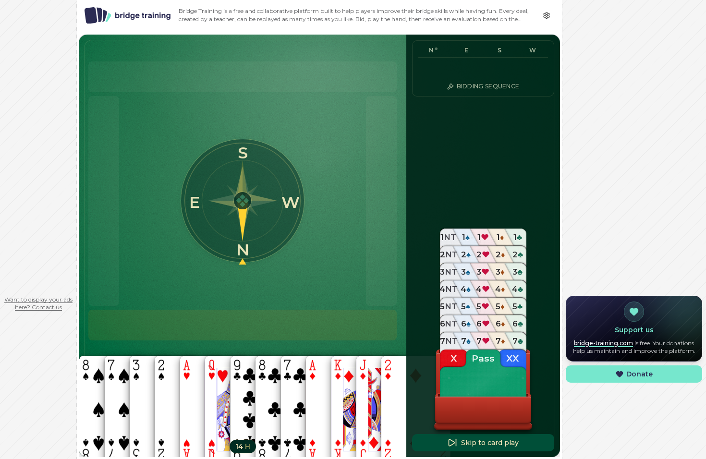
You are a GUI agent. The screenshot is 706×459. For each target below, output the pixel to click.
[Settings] (546, 15)
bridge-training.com (603, 343)
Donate (639, 374)
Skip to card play (490, 442)
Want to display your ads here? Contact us (38, 303)
